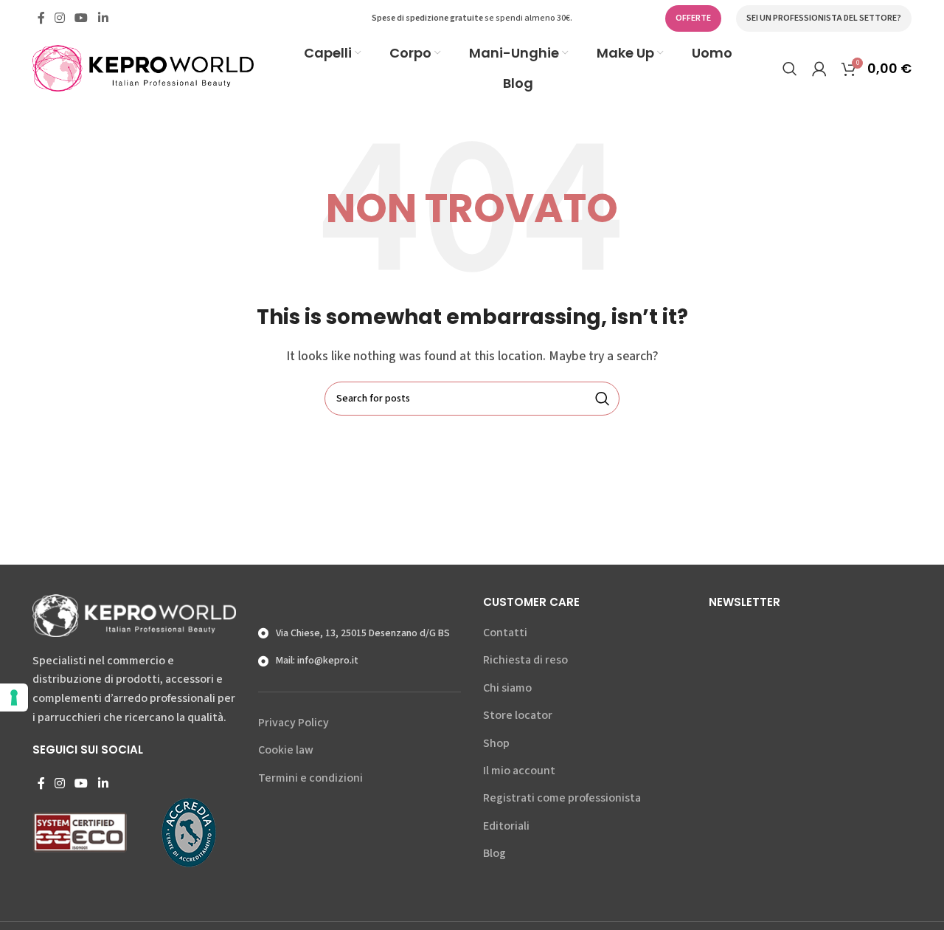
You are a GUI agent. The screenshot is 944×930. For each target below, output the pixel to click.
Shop (496, 743)
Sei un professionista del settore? (823, 18)
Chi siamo (507, 688)
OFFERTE (693, 18)
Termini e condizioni (310, 778)
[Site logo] (143, 67)
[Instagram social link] (59, 18)
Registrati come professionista (562, 798)
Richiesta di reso (525, 660)
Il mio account (519, 770)
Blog (494, 853)
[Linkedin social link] (103, 18)
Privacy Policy (293, 722)
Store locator (517, 715)
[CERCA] (603, 399)
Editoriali (506, 826)
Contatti (505, 632)
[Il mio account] (819, 68)
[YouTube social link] (81, 18)
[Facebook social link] (40, 18)
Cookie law (285, 750)
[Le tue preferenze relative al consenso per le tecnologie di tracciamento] (14, 697)
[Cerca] (790, 68)
